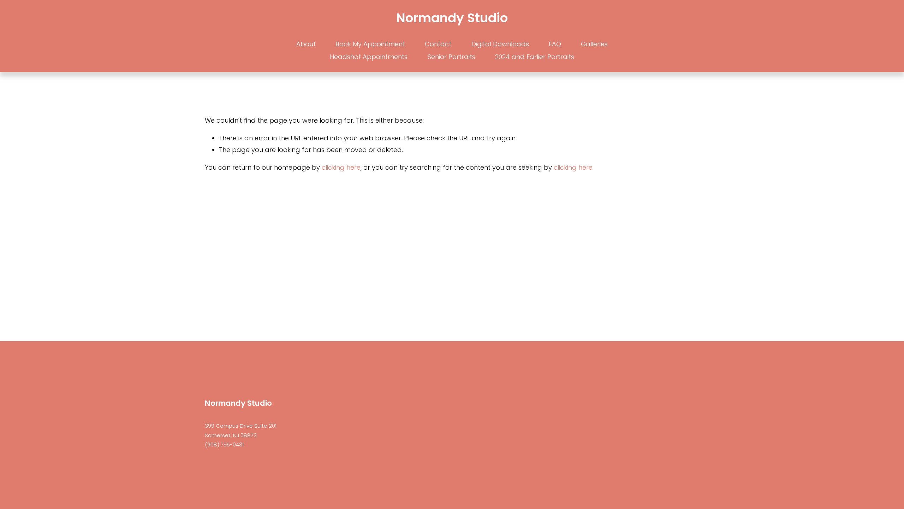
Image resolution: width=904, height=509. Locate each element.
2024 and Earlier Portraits (534, 56)
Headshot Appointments (369, 56)
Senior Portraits (451, 56)
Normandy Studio (452, 18)
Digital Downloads (500, 44)
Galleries (594, 44)
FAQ (555, 44)
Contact (438, 44)
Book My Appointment (370, 44)
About (306, 44)
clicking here (341, 167)
